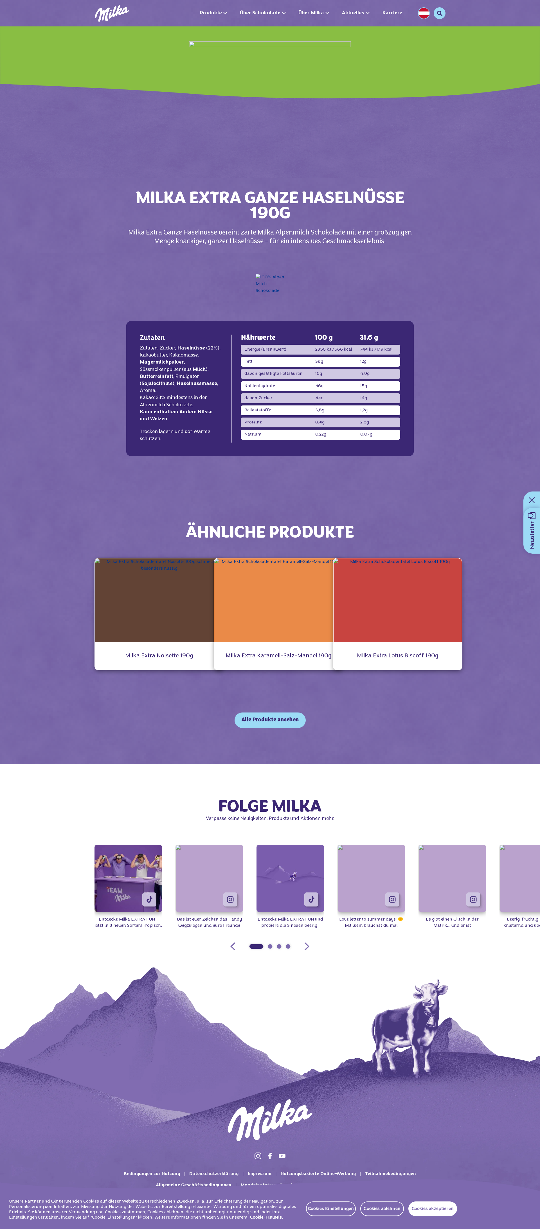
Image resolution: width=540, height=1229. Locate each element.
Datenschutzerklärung (213, 1174)
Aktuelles (353, 13)
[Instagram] (258, 1156)
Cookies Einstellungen (331, 1209)
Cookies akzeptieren (433, 1209)
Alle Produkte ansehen (270, 720)
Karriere (392, 13)
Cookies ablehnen (382, 1209)
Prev (232, 946)
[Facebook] (270, 1156)
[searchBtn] (440, 13)
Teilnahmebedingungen (390, 1174)
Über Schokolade (260, 13)
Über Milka (311, 13)
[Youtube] (282, 1156)
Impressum (259, 1174)
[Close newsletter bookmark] (532, 500)
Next (306, 946)
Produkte (211, 13)
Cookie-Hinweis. (266, 1218)
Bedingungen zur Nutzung (152, 1174)
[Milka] (111, 13)
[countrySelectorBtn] (424, 13)
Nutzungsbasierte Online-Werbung (318, 1174)
